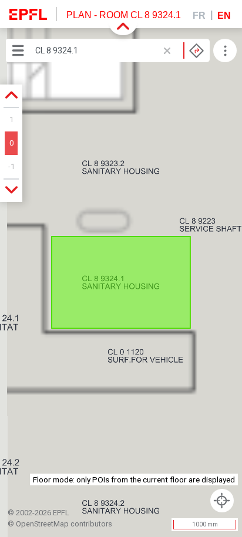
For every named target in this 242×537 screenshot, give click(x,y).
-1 (11, 166)
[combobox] (119, 50)
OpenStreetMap (42, 523)
